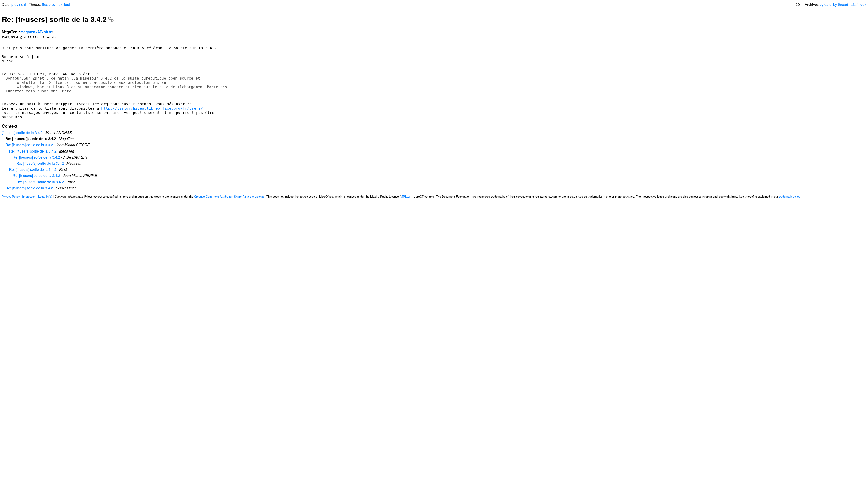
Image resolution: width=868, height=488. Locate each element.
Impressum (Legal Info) (37, 196)
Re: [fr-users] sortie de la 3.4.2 (54, 19)
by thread (840, 4)
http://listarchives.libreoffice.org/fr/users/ (152, 108)
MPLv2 (405, 196)
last (67, 4)
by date (825, 4)
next (22, 4)
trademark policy (789, 196)
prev (14, 4)
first (45, 4)
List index (858, 4)
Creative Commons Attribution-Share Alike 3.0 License (229, 196)
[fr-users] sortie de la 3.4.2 (22, 132)
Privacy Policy (11, 196)
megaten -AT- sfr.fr (36, 31)
